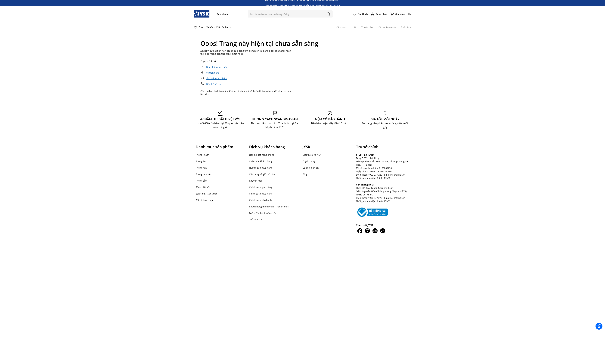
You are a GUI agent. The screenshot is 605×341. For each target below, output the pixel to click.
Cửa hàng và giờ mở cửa (262, 174)
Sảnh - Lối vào (203, 187)
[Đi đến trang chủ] (202, 14)
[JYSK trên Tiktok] (382, 231)
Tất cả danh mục (204, 200)
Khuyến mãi (255, 180)
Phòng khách (202, 154)
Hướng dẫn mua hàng (260, 167)
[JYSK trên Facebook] (360, 231)
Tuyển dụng (309, 161)
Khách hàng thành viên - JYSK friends (269, 206)
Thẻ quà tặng (256, 219)
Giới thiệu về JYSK (312, 154)
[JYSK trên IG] (367, 231)
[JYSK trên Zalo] (375, 231)
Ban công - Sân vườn (206, 193)
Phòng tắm (201, 180)
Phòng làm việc (204, 174)
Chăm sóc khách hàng (260, 161)
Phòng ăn (201, 161)
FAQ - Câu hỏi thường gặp (262, 213)
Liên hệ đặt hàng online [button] (261, 154)
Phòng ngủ (201, 167)
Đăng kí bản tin (311, 167)
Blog (305, 174)
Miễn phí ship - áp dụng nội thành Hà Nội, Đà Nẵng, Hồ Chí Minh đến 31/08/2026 (301, 3)
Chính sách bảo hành (260, 200)
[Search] (328, 14)
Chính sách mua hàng (260, 193)
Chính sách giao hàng (260, 187)
